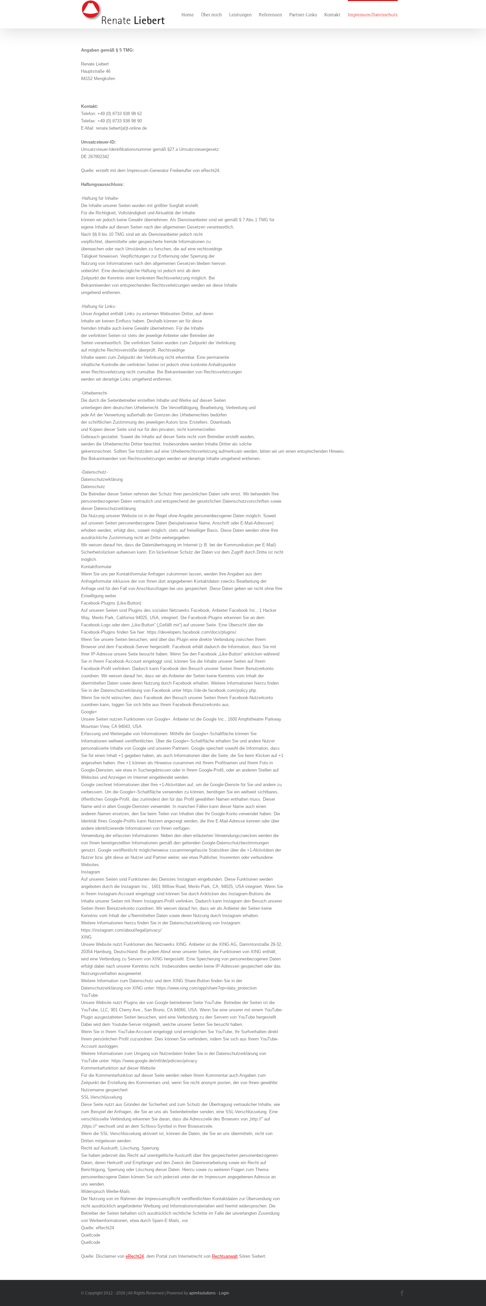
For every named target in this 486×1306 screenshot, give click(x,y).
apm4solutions (202, 1293)
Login (224, 1293)
